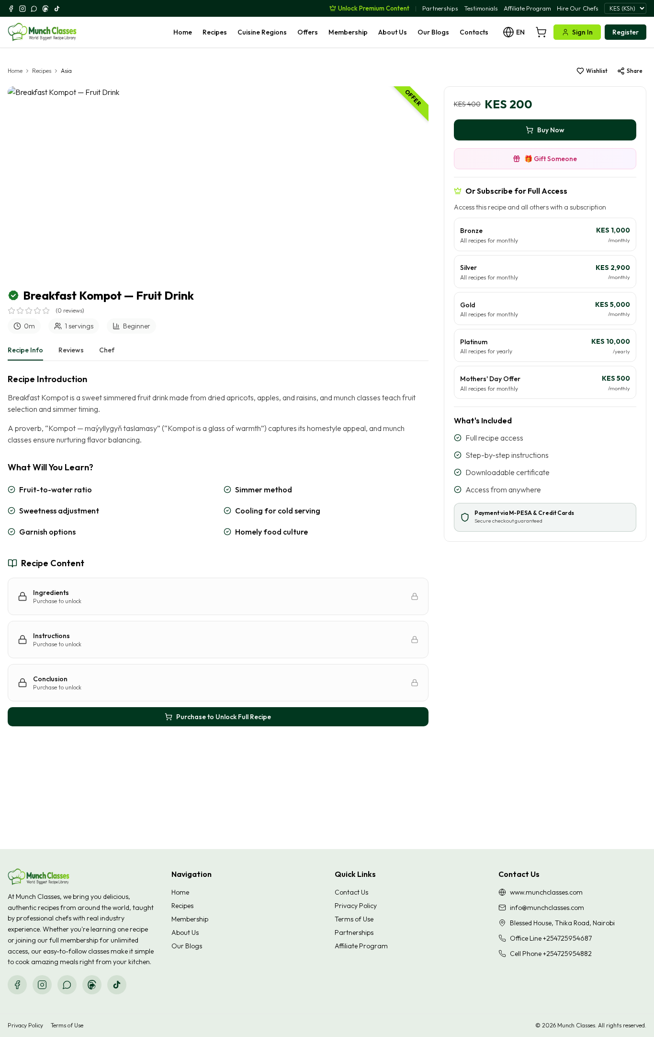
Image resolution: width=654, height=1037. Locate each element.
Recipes (215, 32)
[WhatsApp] (34, 8)
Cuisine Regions (262, 32)
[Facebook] (11, 8)
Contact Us (351, 892)
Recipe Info (25, 350)
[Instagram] (22, 8)
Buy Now (550, 130)
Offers (307, 32)
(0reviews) (70, 310)
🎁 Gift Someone (550, 158)
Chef (106, 350)
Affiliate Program (527, 8)
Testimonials (481, 8)
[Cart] (541, 32)
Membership (348, 32)
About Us (392, 32)
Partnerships (440, 8)
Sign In (582, 32)
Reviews (71, 350)
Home (182, 32)
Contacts (474, 32)
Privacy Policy (356, 905)
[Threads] (45, 8)
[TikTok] (57, 8)
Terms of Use (354, 919)
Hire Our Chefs (577, 8)
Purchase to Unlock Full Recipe (223, 716)
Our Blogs (433, 32)
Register (625, 32)
